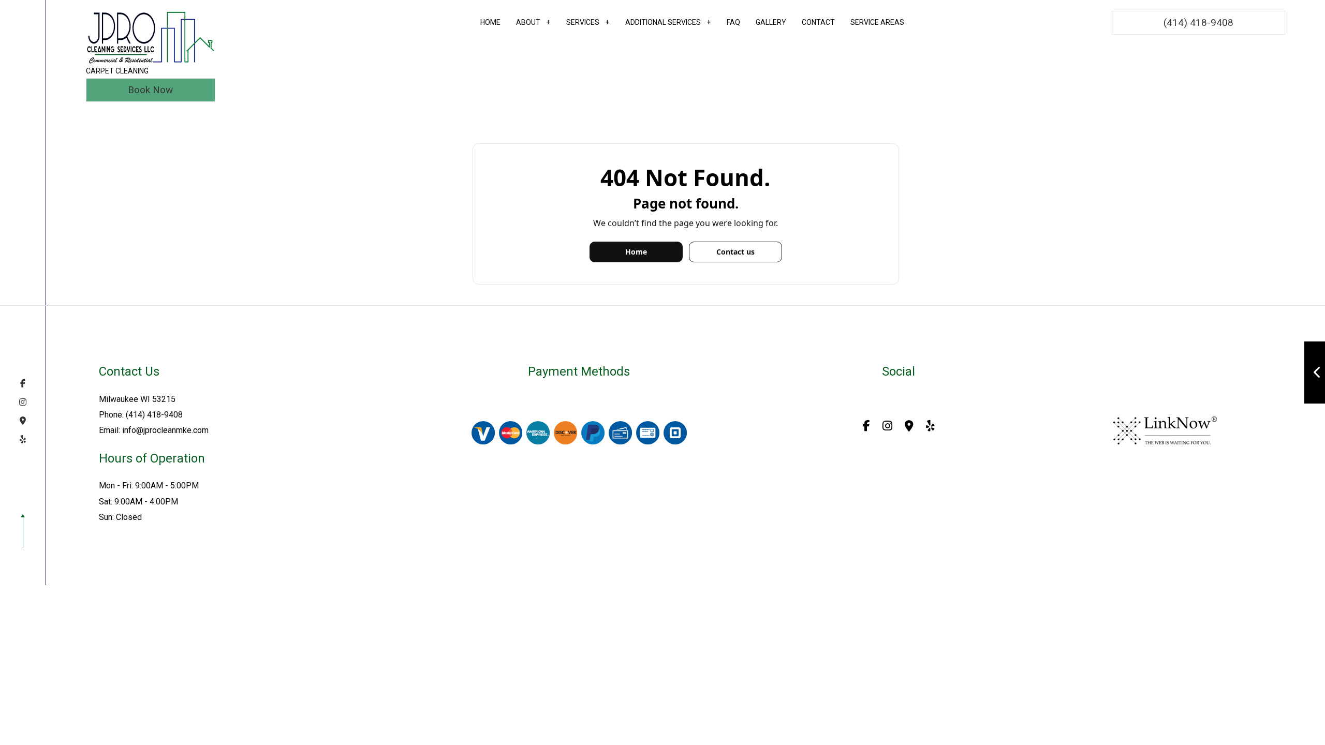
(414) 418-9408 (1198, 22)
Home (490, 22)
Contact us (735, 252)
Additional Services (663, 22)
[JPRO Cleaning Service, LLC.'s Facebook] (23, 383)
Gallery (771, 22)
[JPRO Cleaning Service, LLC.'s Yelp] (23, 439)
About (528, 22)
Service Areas (877, 22)
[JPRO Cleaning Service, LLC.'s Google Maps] (23, 420)
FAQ (733, 22)
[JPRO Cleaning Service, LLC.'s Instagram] (23, 402)
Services (582, 22)
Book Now (150, 90)
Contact (818, 22)
